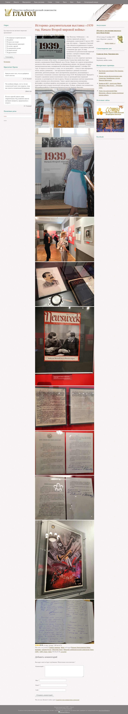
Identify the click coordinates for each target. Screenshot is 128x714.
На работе (10, 40)
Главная (7, 2)
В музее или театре (13, 42)
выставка (38, 650)
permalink (63, 652)
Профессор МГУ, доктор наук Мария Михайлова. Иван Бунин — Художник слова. (110, 85)
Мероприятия (26, 2)
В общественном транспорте (15, 44)
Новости (16, 2)
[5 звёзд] (42, 645)
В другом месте (11, 52)
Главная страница (54, 647)
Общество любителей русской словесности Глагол (78, 650)
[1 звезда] (36, 645)
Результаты (7, 62)
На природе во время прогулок (16, 38)
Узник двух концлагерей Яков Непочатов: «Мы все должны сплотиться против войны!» (111, 93)
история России (46, 650)
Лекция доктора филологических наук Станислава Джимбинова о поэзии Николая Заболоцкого (110, 78)
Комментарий (40, 666)
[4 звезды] (41, 645)
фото (50, 652)
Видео (79, 2)
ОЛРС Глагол (44, 652)
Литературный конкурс (91, 2)
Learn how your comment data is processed (67, 700)
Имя (37, 680)
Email (38, 685)
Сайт (37, 690)
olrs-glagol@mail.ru (104, 710)
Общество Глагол (57, 650)
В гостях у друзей (12, 46)
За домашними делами (14, 48)
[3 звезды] (39, 645)
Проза (65, 2)
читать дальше (110, 43)
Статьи (50, 2)
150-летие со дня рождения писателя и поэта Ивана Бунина (108, 32)
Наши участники (39, 2)
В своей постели (12, 50)
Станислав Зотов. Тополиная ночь (107, 54)
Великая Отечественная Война (80, 647)
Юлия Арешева (59, 35)
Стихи (57, 2)
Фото (71, 2)
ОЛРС (37, 652)
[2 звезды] (37, 645)
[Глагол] (52, 20)
